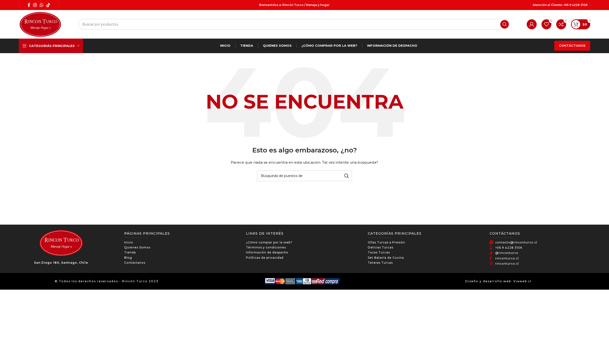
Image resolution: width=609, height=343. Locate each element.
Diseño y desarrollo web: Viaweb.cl (498, 281)
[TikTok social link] (48, 5)
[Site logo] (40, 24)
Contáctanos (572, 45)
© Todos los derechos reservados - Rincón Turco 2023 (106, 281)
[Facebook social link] (29, 5)
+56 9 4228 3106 (575, 5)
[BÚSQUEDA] (504, 24)
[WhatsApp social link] (41, 5)
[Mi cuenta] (531, 24)
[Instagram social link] (35, 5)
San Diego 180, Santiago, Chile (61, 262)
